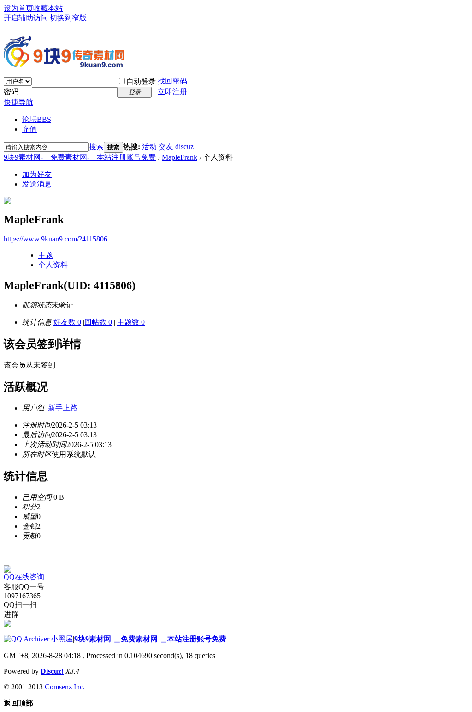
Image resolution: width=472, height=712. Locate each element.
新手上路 (62, 408)
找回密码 (172, 81)
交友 (166, 147)
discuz (184, 147)
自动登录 (141, 81)
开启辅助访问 (26, 18)
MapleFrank (179, 157)
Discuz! (52, 671)
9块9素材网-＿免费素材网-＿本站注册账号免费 (80, 157)
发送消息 (37, 184)
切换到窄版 (68, 18)
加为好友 (37, 174)
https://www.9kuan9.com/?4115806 (55, 239)
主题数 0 (131, 322)
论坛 (36, 119)
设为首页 (18, 8)
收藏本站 (48, 8)
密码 (11, 92)
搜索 (96, 147)
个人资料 (53, 265)
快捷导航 (18, 102)
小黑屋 (62, 639)
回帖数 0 (98, 322)
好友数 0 (67, 322)
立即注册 (172, 92)
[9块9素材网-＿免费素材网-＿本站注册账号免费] (64, 64)
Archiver (36, 639)
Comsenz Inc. (65, 687)
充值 (29, 129)
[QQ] (13, 639)
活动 (149, 147)
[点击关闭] (5, 561)
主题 (45, 255)
